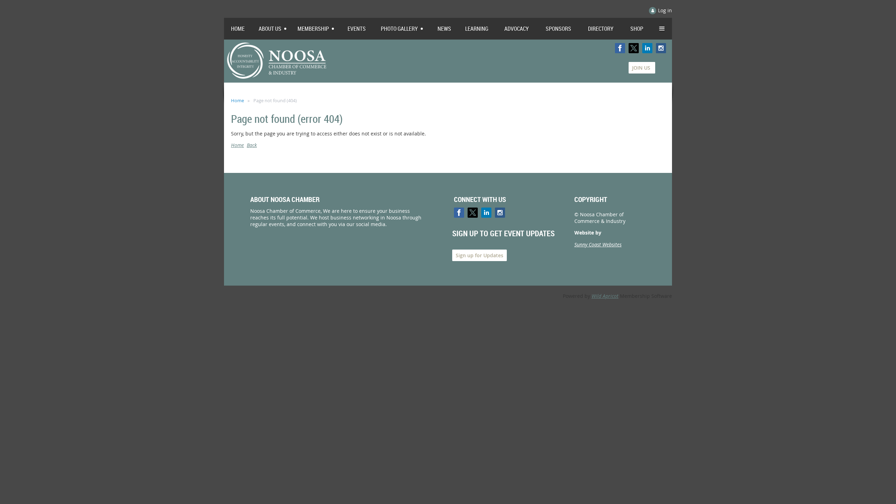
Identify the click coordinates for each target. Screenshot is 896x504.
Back (252, 145)
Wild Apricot (605, 296)
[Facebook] (620, 48)
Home (237, 100)
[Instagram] (661, 48)
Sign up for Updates (479, 255)
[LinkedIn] (647, 48)
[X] (634, 48)
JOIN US (642, 67)
